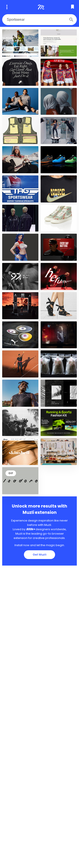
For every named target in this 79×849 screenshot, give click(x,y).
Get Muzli (39, 554)
